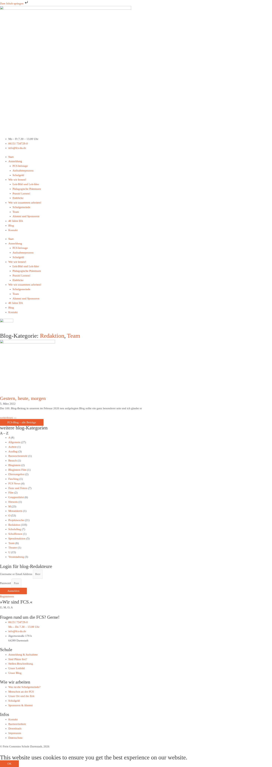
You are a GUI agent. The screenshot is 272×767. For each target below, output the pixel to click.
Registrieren (7, 596)
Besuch (12, 460)
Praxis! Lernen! (21, 193)
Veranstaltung (16, 556)
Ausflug (13, 451)
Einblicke (18, 197)
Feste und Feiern (17, 488)
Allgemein (14, 442)
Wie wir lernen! (17, 179)
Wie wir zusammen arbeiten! (24, 202)
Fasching (13, 478)
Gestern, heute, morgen (23, 398)
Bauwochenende (18, 455)
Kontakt (13, 230)
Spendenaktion (17, 538)
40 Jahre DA (15, 220)
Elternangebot (16, 474)
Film (11, 492)
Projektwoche (16, 520)
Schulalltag (14, 529)
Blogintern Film (17, 469)
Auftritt (12, 446)
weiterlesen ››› (8, 417)
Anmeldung (15, 161)
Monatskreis (15, 510)
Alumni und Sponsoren (26, 216)
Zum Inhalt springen (12, 3)
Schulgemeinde (21, 207)
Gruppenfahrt (16, 497)
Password (5, 583)
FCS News (14, 483)
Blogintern (14, 465)
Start (11, 156)
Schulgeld (18, 175)
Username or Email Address (16, 574)
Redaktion (52, 335)
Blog (11, 225)
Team (16, 211)
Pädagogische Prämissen (27, 188)
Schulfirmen (15, 533)
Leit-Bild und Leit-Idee (26, 184)
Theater (12, 547)
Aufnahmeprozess (23, 170)
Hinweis (13, 501)
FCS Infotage (20, 165)
